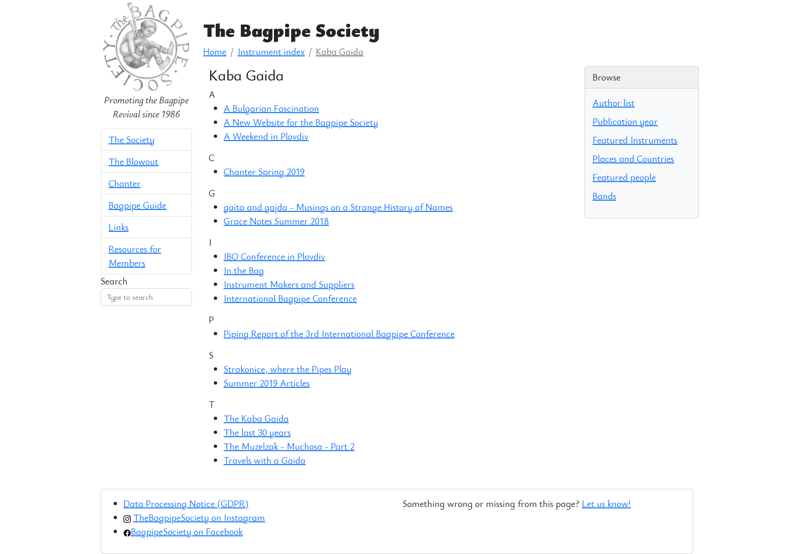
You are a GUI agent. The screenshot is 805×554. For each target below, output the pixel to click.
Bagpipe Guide (137, 205)
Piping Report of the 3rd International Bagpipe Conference (339, 333)
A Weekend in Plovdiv (266, 136)
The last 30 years (257, 432)
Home (214, 51)
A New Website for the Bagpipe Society (301, 122)
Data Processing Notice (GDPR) (185, 503)
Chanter (125, 183)
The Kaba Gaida (256, 418)
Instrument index (271, 51)
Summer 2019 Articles (267, 383)
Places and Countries (633, 158)
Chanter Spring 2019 (264, 171)
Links (119, 227)
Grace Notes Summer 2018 (276, 221)
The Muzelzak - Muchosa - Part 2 (289, 446)
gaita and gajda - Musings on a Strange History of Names (338, 207)
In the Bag (244, 270)
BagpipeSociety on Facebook (187, 531)
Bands (604, 195)
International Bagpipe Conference (290, 298)
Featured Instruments (635, 140)
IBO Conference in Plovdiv (274, 256)
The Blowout (133, 161)
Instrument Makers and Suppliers (289, 284)
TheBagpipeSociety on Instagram (199, 517)
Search (114, 281)
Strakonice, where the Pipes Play (288, 369)
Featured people (624, 177)
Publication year (625, 121)
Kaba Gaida (339, 51)
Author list (613, 102)
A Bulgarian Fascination (271, 108)
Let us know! (606, 503)
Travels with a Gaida (265, 460)
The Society (132, 139)
